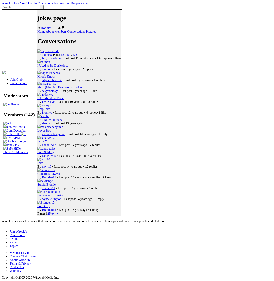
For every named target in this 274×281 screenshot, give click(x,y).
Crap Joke (43, 109)
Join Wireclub (18, 231)
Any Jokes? (45, 54)
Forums (59, 3)
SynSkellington (51, 199)
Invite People (18, 83)
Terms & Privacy (20, 263)
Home (41, 31)
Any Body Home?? (49, 119)
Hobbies (46, 28)
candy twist (49, 155)
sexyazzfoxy (50, 91)
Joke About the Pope (50, 98)
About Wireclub (20, 260)
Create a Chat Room (23, 256)
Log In (32, 3)
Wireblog (15, 270)
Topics (14, 246)
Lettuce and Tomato (50, 195)
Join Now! (20, 3)
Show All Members (15, 152)
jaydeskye (48, 101)
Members (60, 31)
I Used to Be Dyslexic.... (53, 65)
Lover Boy (44, 130)
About (50, 31)
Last (75, 54)
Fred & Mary (45, 152)
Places (85, 3)
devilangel (48, 188)
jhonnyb (47, 112)
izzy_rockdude (51, 58)
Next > (53, 213)
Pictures (91, 31)
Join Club (16, 79)
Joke (40, 163)
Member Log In (20, 252)
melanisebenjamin (53, 134)
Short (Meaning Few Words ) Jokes (59, 87)
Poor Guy (43, 206)
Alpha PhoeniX (52, 80)
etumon (46, 69)
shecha (46, 123)
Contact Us (17, 267)
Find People (72, 3)
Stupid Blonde (46, 184)
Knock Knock (46, 76)
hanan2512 (49, 145)
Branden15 (49, 177)
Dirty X (42, 141)
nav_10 (46, 166)
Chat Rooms (45, 3)
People (14, 238)
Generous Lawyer (48, 173)
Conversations (76, 31)
